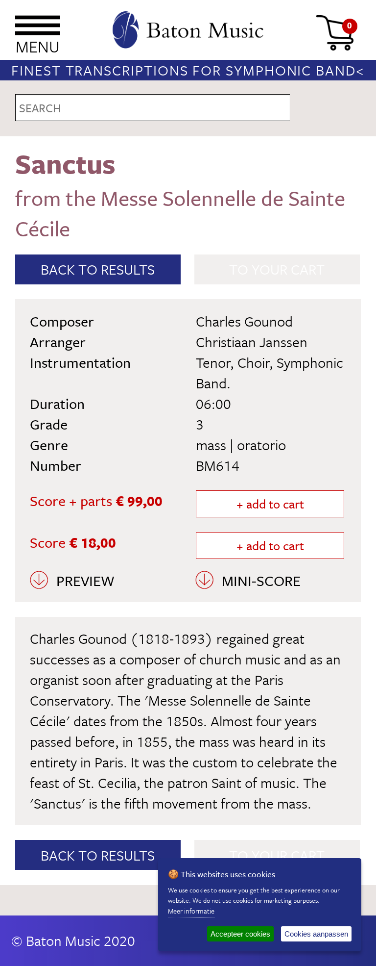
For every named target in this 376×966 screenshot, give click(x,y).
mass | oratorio (241, 444)
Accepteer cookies (240, 934)
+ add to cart (270, 504)
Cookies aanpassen (316, 934)
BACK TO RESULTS (98, 269)
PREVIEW (85, 580)
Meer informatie (191, 911)
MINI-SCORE (261, 580)
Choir (253, 362)
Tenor (213, 362)
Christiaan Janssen (251, 341)
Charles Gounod (244, 321)
